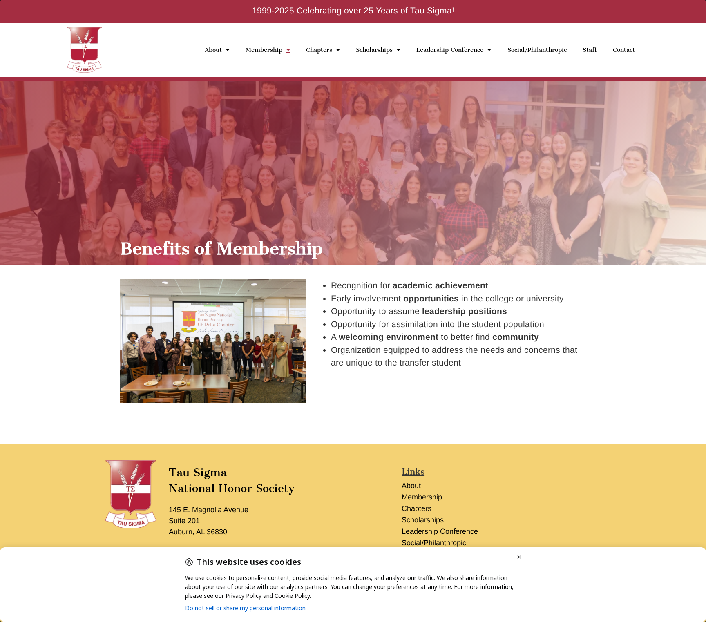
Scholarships (374, 50)
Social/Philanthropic (537, 50)
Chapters (319, 50)
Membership (264, 50)
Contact (624, 50)
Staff (590, 50)
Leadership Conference (449, 50)
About (213, 50)
